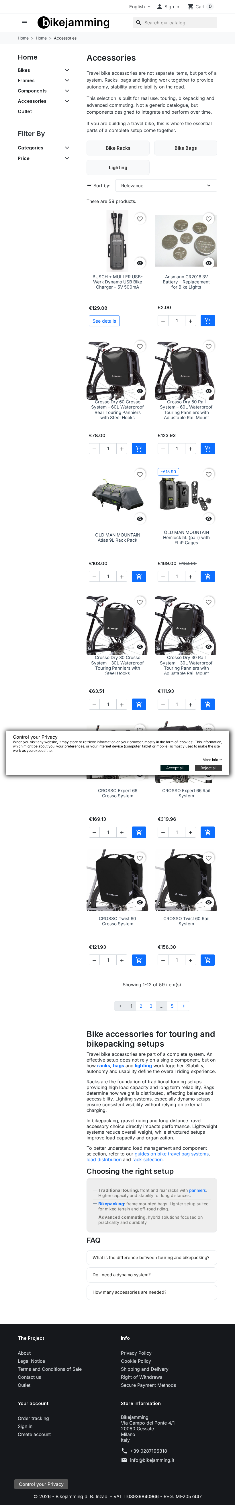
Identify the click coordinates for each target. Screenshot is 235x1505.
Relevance (166, 185)
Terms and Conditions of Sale (50, 1369)
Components (32, 91)
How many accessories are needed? (130, 1292)
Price (24, 158)
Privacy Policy (136, 1353)
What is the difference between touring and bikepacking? (151, 1257)
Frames (26, 80)
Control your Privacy (41, 1484)
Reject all (208, 768)
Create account (34, 1434)
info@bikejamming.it (152, 1460)
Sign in (25, 1426)
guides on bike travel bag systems (172, 1154)
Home (28, 57)
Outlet (25, 111)
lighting (143, 1065)
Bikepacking (111, 1203)
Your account (33, 1403)
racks (103, 1065)
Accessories (32, 101)
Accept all (174, 768)
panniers (197, 1190)
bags (118, 1065)
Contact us (29, 1377)
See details (104, 321)
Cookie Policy (136, 1361)
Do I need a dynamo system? (122, 1274)
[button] (168, 6)
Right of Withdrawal (142, 1377)
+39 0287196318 (148, 1451)
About (24, 1353)
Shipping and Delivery (145, 1369)
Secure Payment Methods (148, 1385)
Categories (30, 148)
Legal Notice (31, 1361)
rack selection (147, 1159)
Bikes (24, 70)
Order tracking (33, 1418)
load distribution (104, 1159)
